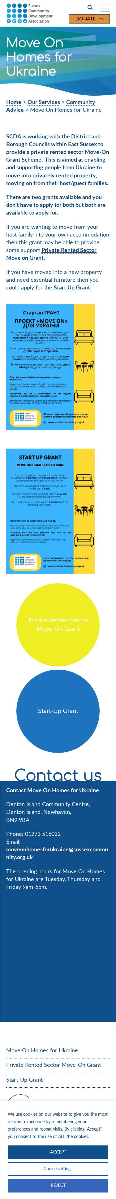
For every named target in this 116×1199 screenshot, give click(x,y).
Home (13, 102)
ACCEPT (58, 1152)
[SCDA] (42, 13)
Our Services (44, 102)
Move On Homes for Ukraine (42, 1050)
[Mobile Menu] (105, 7)
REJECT (58, 1186)
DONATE (85, 18)
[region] (58, 1150)
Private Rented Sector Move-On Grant (53, 1065)
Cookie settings (58, 1169)
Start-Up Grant (24, 1080)
